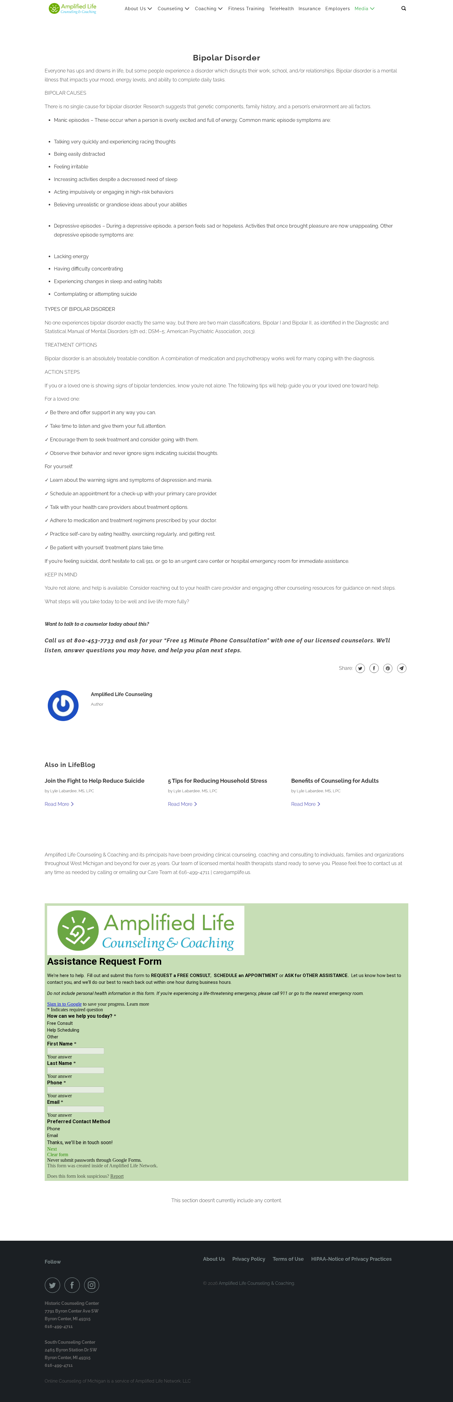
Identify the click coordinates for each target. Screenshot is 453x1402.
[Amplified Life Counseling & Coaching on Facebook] (73, 1285)
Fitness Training (246, 8)
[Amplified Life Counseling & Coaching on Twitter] (54, 1285)
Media (362, 8)
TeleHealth (281, 8)
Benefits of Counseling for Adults (335, 780)
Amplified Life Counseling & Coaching (256, 1283)
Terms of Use (288, 1259)
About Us (136, 8)
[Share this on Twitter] (359, 668)
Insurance (310, 8)
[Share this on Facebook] (373, 668)
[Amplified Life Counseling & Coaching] (72, 8)
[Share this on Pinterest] (387, 668)
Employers (337, 8)
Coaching (206, 8)
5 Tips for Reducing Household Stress (217, 780)
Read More (57, 804)
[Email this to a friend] (401, 668)
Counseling (171, 8)
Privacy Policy (248, 1259)
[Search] (404, 8)
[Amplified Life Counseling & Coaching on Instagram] (93, 1285)
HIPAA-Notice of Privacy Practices (351, 1259)
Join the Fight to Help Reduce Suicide (95, 780)
